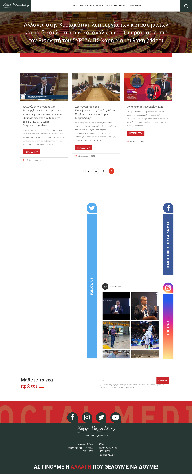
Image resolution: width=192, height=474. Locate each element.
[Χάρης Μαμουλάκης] (15, 6)
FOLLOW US (91, 286)
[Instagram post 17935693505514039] (116, 306)
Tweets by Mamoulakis (36, 204)
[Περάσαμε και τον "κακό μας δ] (145, 335)
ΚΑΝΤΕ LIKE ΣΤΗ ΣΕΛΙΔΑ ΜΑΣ (168, 244)
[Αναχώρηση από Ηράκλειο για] (116, 335)
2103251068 (104, 451)
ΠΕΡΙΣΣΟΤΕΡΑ (31, 152)
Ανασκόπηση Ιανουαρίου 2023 (145, 106)
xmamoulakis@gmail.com (96, 435)
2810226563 (87, 451)
